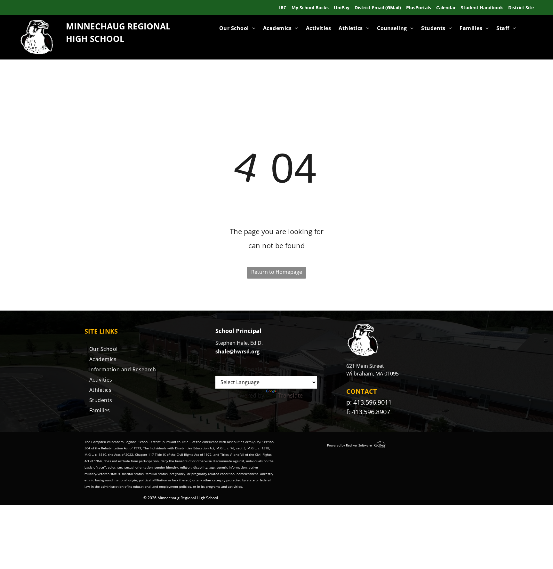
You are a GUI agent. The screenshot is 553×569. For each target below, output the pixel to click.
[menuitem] (237, 28)
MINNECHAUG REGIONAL (118, 26)
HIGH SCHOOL (95, 38)
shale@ (224, 351)
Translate (290, 395)
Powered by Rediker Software (349, 445)
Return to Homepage (276, 271)
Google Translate (266, 369)
